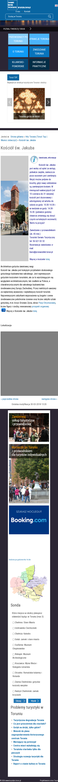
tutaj (48, 259)
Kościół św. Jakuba (27, 140)
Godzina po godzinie (16, 560)
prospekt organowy (40, 306)
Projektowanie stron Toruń (49, 781)
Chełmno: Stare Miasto (25, 622)
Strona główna (17, 136)
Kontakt (27, 11)
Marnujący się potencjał (24, 742)
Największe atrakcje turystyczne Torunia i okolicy (26, 82)
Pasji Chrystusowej (47, 302)
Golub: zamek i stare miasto (27, 639)
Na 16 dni (27, 560)
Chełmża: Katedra (22, 633)
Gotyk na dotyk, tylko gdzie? (27, 727)
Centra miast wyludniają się (26, 745)
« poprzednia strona (9, 399)
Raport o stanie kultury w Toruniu (29, 763)
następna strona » (49, 399)
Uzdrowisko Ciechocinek (26, 628)
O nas (18, 11)
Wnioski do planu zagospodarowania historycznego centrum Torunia (27, 735)
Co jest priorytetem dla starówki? (29, 723)
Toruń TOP (13, 77)
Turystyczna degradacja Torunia (28, 720)
